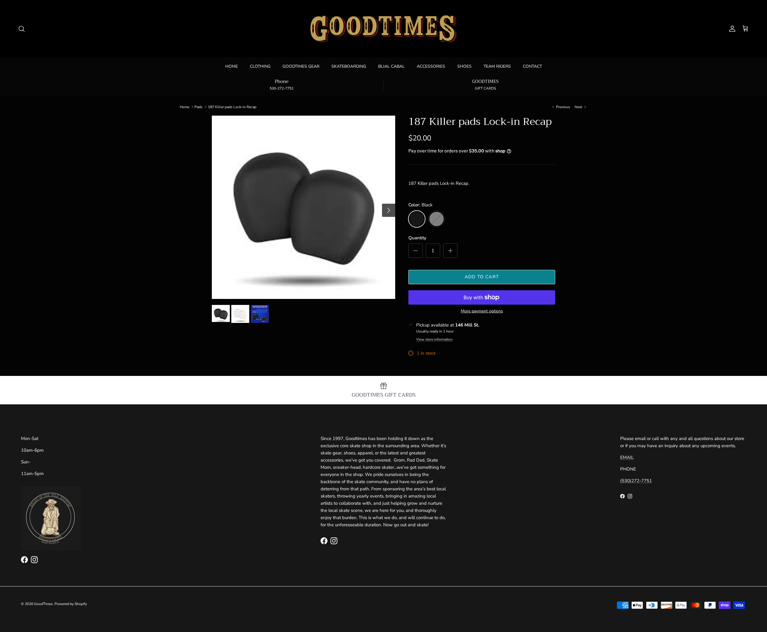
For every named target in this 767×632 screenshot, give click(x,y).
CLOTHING (260, 66)
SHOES (464, 66)
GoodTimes (43, 603)
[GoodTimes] (383, 29)
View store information (434, 339)
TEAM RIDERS (497, 66)
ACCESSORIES (431, 66)
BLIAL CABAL (391, 66)
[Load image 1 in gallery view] (303, 207)
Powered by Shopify (71, 603)
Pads (198, 107)
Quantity (417, 238)
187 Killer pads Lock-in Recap (232, 107)
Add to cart (482, 277)
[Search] (21, 28)
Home (184, 107)
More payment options (482, 311)
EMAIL (627, 457)
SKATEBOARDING (348, 66)
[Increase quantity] (450, 251)
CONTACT (532, 66)
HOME (231, 66)
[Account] (731, 28)
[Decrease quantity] (415, 251)
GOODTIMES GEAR (301, 66)
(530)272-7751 (636, 481)
